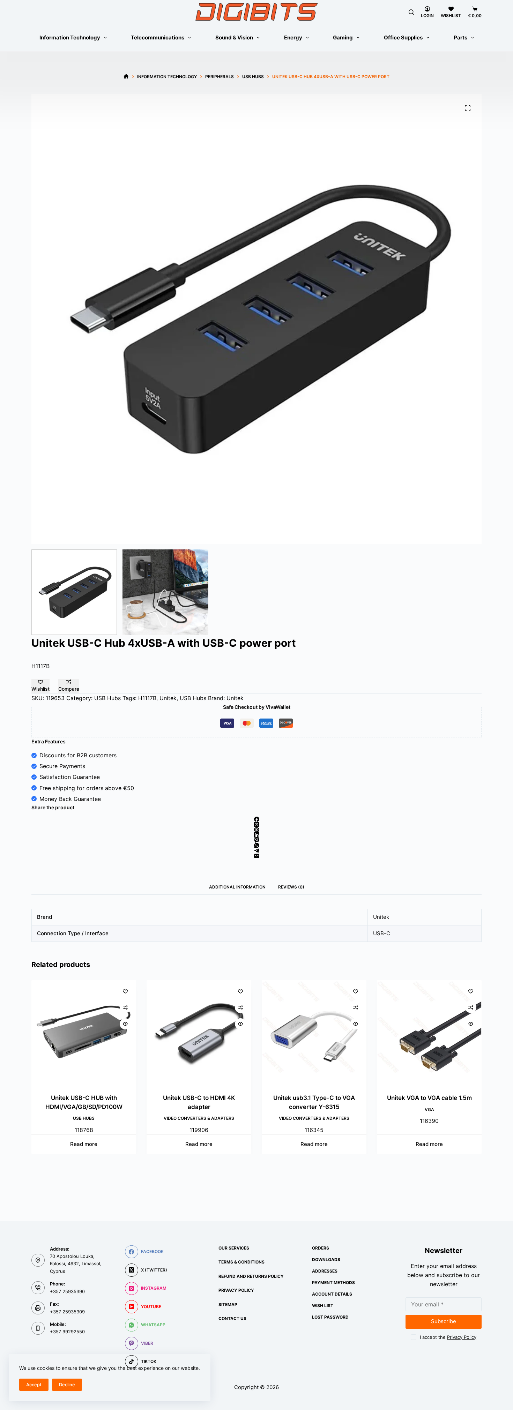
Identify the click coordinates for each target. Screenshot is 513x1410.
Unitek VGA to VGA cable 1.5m (322, 1097)
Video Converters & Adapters (92, 1118)
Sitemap (227, 1304)
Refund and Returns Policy (251, 1276)
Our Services (233, 1248)
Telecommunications (157, 37)
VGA (322, 1109)
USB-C (381, 933)
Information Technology (69, 37)
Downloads (326, 1259)
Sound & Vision (234, 37)
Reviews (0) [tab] (291, 887)
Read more (92, 1144)
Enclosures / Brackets (437, 1118)
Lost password (330, 1317)
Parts (460, 37)
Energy (293, 37)
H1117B (147, 698)
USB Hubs (107, 698)
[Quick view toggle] (134, 1023)
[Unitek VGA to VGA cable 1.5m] (322, 1032)
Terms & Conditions (241, 1262)
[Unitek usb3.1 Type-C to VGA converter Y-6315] (207, 1032)
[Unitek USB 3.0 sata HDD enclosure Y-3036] (438, 1032)
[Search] (411, 12)
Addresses (324, 1271)
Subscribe (443, 1321)
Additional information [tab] (237, 887)
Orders (320, 1248)
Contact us (232, 1318)
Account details (332, 1294)
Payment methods (333, 1282)
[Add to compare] (134, 1007)
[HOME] (126, 76)
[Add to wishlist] (134, 991)
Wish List (322, 1305)
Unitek (168, 698)
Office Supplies (403, 37)
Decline (67, 1384)
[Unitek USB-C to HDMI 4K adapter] (92, 1032)
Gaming (343, 37)
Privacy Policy (236, 1290)
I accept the (448, 1337)
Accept (34, 1384)
